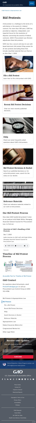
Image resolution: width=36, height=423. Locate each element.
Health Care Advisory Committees (17, 417)
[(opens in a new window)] (2, 379)
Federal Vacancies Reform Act (12, 325)
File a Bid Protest (9, 305)
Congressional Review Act (11, 328)
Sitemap (18, 405)
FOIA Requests (17, 410)
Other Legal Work (9, 332)
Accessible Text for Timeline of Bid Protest (17, 276)
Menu (32, 3)
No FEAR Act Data (17, 415)
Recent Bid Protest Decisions (13, 308)
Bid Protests (7, 301)
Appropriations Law (9, 321)
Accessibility (17, 402)
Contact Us (18, 387)
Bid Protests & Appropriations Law (14, 298)
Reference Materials (10, 318)
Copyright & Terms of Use (17, 397)
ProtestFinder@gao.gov (10, 286)
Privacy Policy (17, 400)
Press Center (17, 384)
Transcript (6, 249)
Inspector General (17, 389)
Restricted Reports (17, 392)
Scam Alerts (18, 412)
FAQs (6, 311)
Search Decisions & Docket (12, 315)
